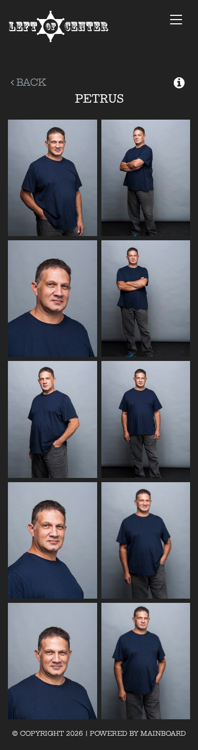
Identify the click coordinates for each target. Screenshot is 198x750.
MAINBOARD (163, 733)
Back (30, 82)
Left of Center (58, 26)
